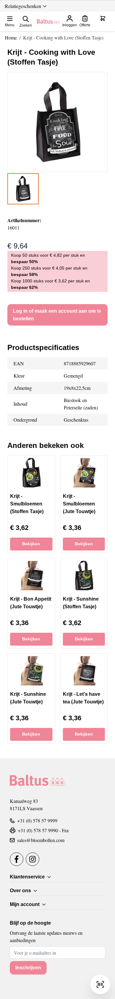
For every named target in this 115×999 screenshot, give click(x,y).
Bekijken (31, 543)
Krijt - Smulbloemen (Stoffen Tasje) (27, 504)
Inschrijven (28, 967)
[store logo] (48, 21)
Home (11, 37)
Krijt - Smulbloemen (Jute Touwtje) (79, 504)
